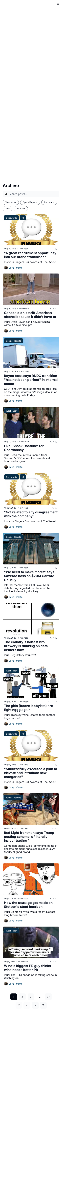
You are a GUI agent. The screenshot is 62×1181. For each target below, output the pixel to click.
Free (7, 208)
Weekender (10, 202)
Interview (21, 208)
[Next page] (35, 1005)
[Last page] (43, 1005)
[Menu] (58, 4)
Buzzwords (49, 202)
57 (48, 997)
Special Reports (30, 202)
